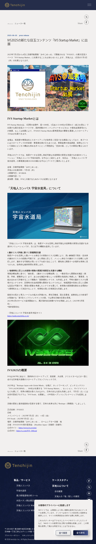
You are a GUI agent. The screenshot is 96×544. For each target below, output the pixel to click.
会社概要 (58, 491)
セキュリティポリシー (29, 535)
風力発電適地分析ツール (27, 495)
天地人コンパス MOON (26, 510)
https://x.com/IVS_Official (26, 431)
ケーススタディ (60, 480)
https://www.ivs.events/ (28, 428)
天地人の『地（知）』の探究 (67, 496)
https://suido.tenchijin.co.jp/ (18, 316)
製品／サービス (22, 480)
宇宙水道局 (21, 491)
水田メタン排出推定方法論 (28, 500)
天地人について (60, 486)
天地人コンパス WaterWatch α (30, 505)
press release (24, 35)
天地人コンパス (23, 486)
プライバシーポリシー (12, 535)
